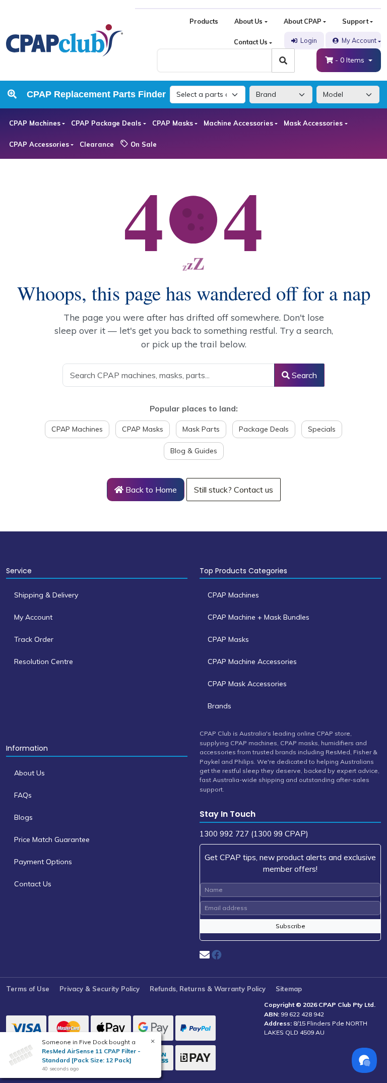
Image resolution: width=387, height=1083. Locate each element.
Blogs (23, 817)
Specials (322, 429)
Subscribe (290, 926)
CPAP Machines (34, 123)
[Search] (283, 60)
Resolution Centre (43, 661)
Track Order (33, 639)
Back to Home (150, 490)
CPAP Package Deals (106, 123)
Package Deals (264, 429)
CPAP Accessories (39, 144)
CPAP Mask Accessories (247, 683)
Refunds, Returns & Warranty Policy (208, 989)
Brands (219, 705)
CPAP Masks (172, 123)
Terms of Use (27, 989)
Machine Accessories (238, 123)
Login (308, 40)
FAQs (23, 795)
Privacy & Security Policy (99, 989)
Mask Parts (201, 429)
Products (203, 21)
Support (355, 21)
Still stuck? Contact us (233, 490)
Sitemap (289, 989)
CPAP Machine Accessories (252, 661)
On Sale (142, 144)
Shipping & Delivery (46, 594)
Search (303, 375)
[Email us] (205, 954)
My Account (359, 40)
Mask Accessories (313, 123)
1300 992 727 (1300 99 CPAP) (254, 833)
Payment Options (43, 861)
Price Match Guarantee (52, 839)
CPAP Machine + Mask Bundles (258, 617)
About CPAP (302, 21)
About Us (248, 21)
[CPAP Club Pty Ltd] (64, 39)
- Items (350, 60)
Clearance (97, 144)
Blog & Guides (193, 450)
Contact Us (251, 42)
